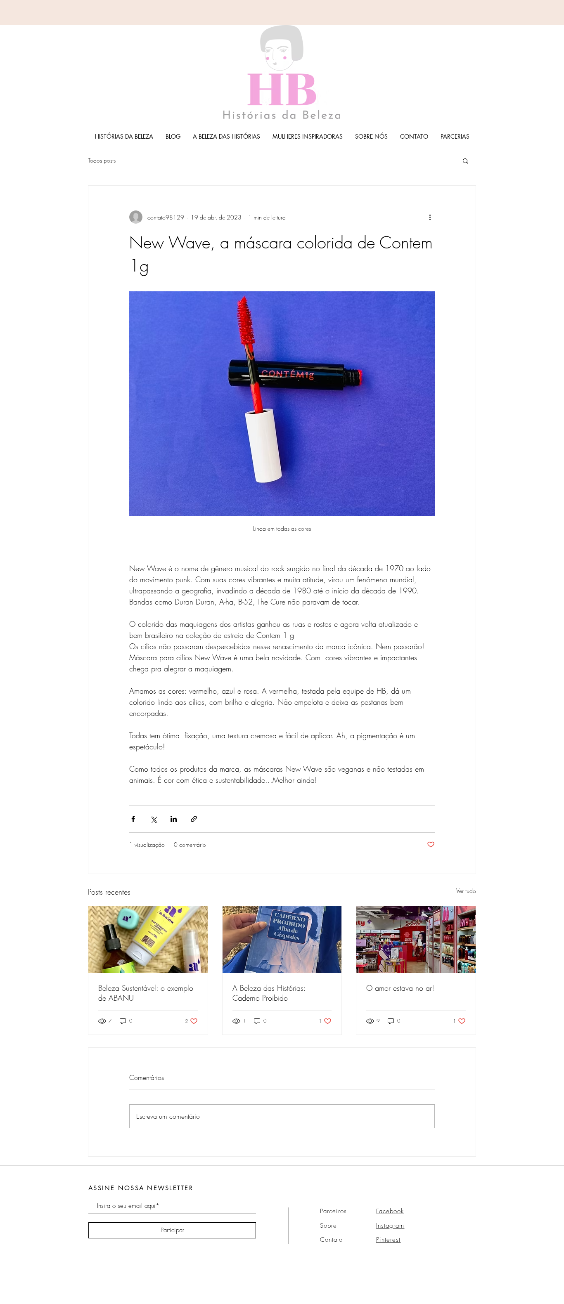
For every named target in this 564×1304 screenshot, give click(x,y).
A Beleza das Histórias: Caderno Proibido (269, 993)
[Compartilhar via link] (194, 819)
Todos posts (102, 160)
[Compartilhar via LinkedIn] (174, 819)
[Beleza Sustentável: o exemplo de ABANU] (148, 939)
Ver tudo (466, 891)
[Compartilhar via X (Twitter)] (153, 819)
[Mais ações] (430, 217)
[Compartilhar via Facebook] (133, 819)
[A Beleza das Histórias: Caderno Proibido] (282, 939)
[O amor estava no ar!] (416, 939)
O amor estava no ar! (400, 988)
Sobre (328, 1225)
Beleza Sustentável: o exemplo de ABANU (145, 993)
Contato (331, 1239)
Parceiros (333, 1211)
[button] (465, 160)
